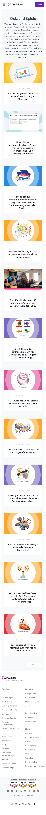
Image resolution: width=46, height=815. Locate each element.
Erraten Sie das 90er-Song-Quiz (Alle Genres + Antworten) (23, 547)
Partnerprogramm (9, 764)
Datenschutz (30, 750)
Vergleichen (6, 740)
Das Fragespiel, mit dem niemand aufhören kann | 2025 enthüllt (23, 647)
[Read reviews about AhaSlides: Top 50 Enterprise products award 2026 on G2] (32, 783)
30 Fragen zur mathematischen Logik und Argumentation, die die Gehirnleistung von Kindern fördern (23, 202)
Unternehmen (30, 722)
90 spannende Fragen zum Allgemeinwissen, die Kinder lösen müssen (23, 254)
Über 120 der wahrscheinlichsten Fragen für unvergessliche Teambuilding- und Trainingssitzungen (23, 148)
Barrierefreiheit (31, 762)
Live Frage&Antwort (10, 706)
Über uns (28, 733)
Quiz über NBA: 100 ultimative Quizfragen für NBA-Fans (23, 451)
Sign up (39, 4)
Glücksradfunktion (9, 718)
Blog (4, 745)
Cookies (28, 754)
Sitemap (30, 795)
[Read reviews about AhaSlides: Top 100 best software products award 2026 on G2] (14, 783)
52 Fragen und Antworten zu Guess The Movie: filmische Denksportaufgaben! (23, 498)
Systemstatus (16, 795)
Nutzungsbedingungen (34, 746)
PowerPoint (30, 698)
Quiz (3, 694)
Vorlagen (5, 749)
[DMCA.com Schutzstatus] (37, 795)
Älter (33, 665)
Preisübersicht (31, 713)
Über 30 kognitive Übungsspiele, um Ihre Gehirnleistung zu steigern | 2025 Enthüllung (23, 353)
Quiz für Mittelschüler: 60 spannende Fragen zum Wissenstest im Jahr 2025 (23, 303)
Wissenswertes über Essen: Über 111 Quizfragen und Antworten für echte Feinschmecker (23, 597)
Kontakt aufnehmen (33, 738)
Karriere (28, 742)
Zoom (27, 706)
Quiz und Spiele (23, 88)
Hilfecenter (6, 759)
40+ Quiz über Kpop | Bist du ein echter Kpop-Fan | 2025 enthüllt (23, 403)
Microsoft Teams (32, 702)
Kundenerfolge (8, 768)
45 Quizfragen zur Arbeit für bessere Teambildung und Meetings (23, 96)
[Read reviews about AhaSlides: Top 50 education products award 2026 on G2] (23, 783)
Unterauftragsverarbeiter (35, 766)
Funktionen (6, 689)
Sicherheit (29, 758)
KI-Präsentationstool (10, 710)
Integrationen (31, 689)
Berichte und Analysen (10, 729)
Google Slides (31, 694)
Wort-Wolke (7, 702)
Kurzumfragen (7, 698)
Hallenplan (29, 718)
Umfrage (5, 714)
